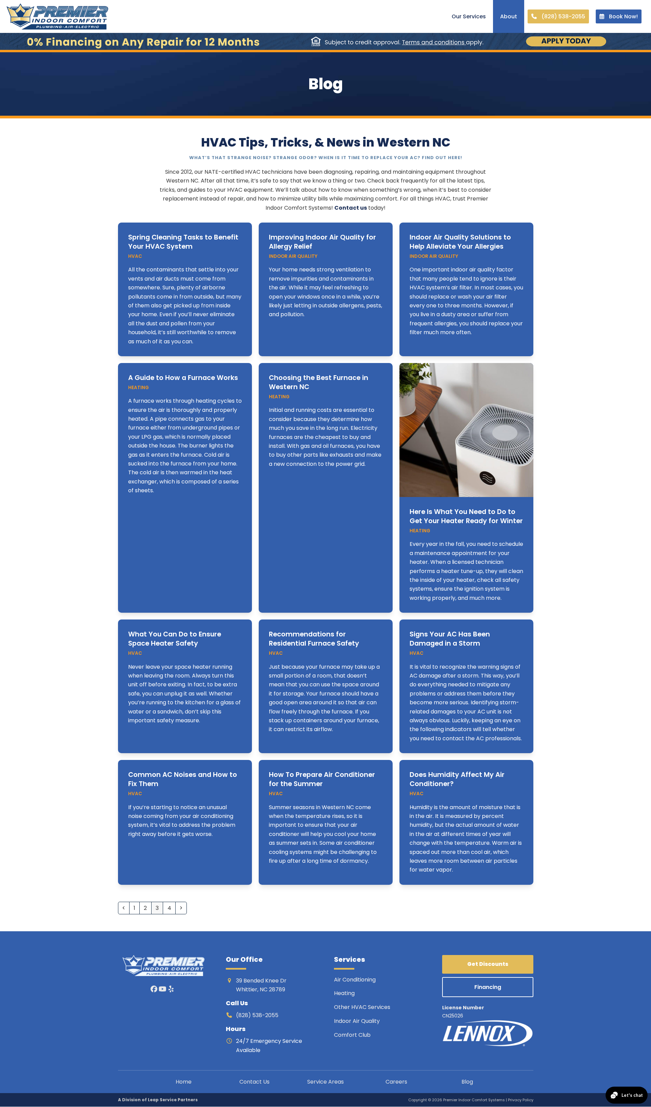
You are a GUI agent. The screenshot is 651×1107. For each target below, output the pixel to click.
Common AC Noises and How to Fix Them (182, 779)
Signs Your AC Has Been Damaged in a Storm (450, 638)
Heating (138, 387)
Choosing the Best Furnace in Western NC (318, 382)
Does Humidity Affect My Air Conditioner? (457, 779)
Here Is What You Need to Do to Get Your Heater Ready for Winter (466, 516)
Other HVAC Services (362, 1007)
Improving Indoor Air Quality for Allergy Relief (322, 241)
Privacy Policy (520, 1100)
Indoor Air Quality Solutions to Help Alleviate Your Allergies (460, 241)
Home (184, 1082)
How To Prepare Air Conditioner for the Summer (322, 779)
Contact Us (254, 1082)
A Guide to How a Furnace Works (183, 377)
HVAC (135, 256)
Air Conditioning (355, 980)
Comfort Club (352, 1035)
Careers (396, 1082)
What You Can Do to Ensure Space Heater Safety (174, 638)
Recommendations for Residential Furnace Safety (314, 638)
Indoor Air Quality (293, 256)
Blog (467, 1082)
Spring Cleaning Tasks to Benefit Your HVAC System (183, 241)
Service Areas (325, 1082)
